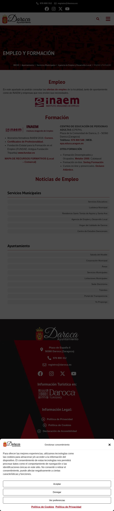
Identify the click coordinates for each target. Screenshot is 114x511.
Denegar (57, 492)
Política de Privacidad (68, 507)
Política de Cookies (42, 507)
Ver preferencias (57, 500)
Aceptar (57, 484)
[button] (109, 444)
